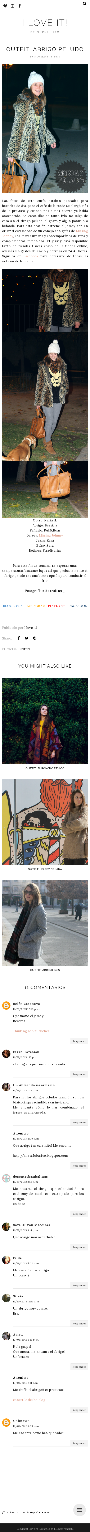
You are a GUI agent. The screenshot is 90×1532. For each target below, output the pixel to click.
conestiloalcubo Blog (29, 1400)
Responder (79, 1041)
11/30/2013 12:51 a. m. (26, 1301)
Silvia (18, 1296)
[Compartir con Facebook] (18, 638)
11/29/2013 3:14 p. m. (26, 1230)
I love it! (45, 23)
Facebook (30, 256)
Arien (18, 1334)
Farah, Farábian (26, 1052)
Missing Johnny (51, 535)
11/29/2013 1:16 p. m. (25, 1057)
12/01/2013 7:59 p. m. (26, 1426)
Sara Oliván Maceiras (31, 1225)
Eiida (17, 1258)
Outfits (25, 649)
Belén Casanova (26, 1004)
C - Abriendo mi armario (34, 1085)
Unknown (21, 1421)
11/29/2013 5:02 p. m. (26, 1263)
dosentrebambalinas (30, 1177)
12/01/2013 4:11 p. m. (25, 1382)
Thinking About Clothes (31, 1031)
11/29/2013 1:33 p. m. (26, 1090)
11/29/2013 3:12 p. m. (26, 1181)
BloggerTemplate (63, 1528)
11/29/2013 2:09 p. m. (26, 1138)
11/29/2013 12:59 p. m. (26, 1009)
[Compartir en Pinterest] (34, 638)
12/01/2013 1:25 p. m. (26, 1339)
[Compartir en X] (26, 638)
